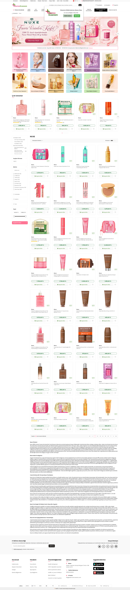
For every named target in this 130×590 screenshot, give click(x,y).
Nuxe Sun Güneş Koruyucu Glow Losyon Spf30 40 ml (107, 420)
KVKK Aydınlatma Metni (54, 569)
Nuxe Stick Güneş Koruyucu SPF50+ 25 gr (106, 120)
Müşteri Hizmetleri (17, 567)
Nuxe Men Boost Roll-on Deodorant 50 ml (107, 348)
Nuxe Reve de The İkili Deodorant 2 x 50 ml (65, 120)
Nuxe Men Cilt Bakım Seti (82, 275)
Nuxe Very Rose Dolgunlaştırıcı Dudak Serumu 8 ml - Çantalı (38, 203)
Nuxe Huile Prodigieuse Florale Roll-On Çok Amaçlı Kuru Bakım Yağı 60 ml (85, 203)
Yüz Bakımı (18, 143)
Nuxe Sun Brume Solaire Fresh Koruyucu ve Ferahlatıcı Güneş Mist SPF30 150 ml (85, 420)
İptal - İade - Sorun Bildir (62, 1)
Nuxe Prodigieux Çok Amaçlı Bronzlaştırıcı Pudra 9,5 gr (106, 203)
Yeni (16, 204)
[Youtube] (99, 547)
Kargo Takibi (52, 1)
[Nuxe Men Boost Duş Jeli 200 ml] (108, 299)
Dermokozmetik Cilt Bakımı (20, 148)
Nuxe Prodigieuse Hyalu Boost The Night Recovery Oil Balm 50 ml (39, 275)
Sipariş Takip (33, 567)
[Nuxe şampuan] (65, 31)
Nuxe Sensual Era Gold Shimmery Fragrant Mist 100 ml (107, 167)
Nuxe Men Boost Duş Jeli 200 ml (107, 311)
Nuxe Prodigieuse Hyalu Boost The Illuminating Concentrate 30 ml (39, 348)
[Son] (116, 436)
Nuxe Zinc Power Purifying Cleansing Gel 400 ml (82, 167)
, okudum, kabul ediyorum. (24, 549)
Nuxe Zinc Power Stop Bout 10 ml (62, 166)
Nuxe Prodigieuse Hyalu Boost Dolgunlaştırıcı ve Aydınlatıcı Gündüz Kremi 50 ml (61, 275)
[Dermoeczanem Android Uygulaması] (101, 564)
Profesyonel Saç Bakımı (100, 10)
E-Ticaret (60, 588)
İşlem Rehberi (51, 575)
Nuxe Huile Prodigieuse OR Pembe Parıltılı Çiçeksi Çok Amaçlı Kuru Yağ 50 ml (21, 120)
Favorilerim (33, 564)
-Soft (56, 588)
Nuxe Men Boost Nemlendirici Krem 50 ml (85, 311)
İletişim (14, 569)
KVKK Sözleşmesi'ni (18, 549)
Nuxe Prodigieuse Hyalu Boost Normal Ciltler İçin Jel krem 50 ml (84, 239)
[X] (103, 547)
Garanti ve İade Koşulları (55, 578)
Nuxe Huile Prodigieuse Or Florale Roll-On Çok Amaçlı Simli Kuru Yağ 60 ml (62, 203)
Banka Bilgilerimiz (24, 1)
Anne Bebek (29, 10)
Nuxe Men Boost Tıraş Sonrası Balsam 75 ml (61, 311)
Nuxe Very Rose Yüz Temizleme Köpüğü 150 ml (42, 120)
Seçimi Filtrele (17, 223)
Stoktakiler (17, 194)
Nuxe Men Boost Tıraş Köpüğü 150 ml (62, 348)
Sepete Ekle (21, 129)
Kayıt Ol (52, 546)
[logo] (19, 5)
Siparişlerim (33, 569)
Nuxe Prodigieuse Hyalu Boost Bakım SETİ (106, 239)
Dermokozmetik (112, 10)
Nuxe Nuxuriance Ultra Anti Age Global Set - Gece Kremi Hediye (39, 239)
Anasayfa (15, 1)
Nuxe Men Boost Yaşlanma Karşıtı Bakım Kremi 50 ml (107, 275)
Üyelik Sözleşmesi (52, 564)
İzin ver (77, 16)
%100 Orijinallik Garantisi (54, 567)
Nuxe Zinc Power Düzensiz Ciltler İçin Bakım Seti (40, 167)
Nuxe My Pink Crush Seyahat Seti (39, 419)
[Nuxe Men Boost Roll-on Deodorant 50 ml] (108, 335)
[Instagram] (116, 547)
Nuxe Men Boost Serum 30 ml (83, 383)
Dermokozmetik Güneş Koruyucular (20, 151)
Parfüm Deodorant (89, 10)
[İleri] (113, 436)
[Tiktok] (111, 547)
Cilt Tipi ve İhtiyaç (19, 139)
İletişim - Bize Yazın (42, 1)
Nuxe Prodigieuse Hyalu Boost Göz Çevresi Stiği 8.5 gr (62, 239)
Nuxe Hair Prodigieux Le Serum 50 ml (108, 383)
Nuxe (14, 118)
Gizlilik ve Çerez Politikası (55, 572)
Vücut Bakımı (18, 141)
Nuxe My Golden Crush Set (84, 120)
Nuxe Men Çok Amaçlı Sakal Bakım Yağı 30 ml (62, 384)
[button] (12, 33)
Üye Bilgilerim (33, 572)
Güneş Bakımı (43, 10)
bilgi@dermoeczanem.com (73, 577)
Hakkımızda (33, 1)
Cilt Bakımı (36, 10)
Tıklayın (104, 48)
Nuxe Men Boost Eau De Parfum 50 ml (39, 384)
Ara (80, 5)
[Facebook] (107, 547)
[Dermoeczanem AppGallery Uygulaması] (101, 572)
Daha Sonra (67, 16)
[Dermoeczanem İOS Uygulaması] (101, 568)
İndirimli (16, 199)
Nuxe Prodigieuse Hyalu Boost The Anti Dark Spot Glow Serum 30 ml (39, 311)
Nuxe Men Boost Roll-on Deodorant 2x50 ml (85, 348)
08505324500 (70, 572)
